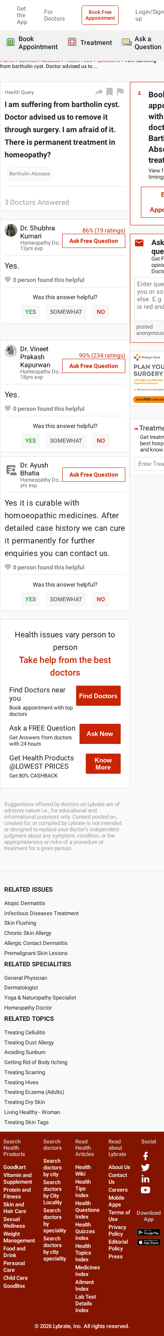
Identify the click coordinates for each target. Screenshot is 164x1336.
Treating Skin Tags (26, 1122)
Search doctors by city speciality (54, 1248)
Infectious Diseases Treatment (41, 913)
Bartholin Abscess (29, 174)
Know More (103, 764)
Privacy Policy (117, 1230)
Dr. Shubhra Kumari (37, 232)
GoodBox (14, 1286)
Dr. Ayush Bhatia (34, 469)
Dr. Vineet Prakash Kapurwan (35, 357)
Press (115, 1256)
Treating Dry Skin (24, 1102)
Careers (118, 1190)
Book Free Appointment (100, 15)
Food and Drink (14, 1251)
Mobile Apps (116, 1201)
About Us (119, 1167)
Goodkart (14, 1167)
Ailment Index (84, 1285)
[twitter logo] (145, 1170)
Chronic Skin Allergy (27, 933)
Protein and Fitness (17, 1193)
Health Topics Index (83, 1253)
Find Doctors (98, 695)
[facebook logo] (145, 1159)
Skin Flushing (20, 923)
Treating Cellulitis (24, 1032)
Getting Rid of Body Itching (35, 1062)
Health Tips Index (83, 1188)
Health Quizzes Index (85, 1231)
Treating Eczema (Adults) (34, 1092)
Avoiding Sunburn (24, 1052)
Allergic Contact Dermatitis (36, 943)
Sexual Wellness (14, 1222)
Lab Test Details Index (85, 1303)
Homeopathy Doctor (28, 1008)
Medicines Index (87, 1270)
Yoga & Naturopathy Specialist (40, 997)
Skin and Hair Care (14, 1207)
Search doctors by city (52, 1167)
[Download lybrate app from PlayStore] (149, 1234)
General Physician (25, 978)
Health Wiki (83, 1170)
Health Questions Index (87, 1210)
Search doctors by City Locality (52, 1192)
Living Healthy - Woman (32, 1112)
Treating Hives (21, 1082)
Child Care (15, 1278)
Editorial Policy (118, 1245)
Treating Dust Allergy (29, 1042)
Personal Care (14, 1266)
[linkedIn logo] (145, 1182)
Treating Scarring (24, 1072)
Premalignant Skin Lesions (36, 953)
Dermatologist (21, 987)
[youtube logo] (145, 1193)
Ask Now (100, 733)
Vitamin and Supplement (17, 1178)
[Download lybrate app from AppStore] (149, 1244)
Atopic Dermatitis (24, 903)
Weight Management (19, 1237)
